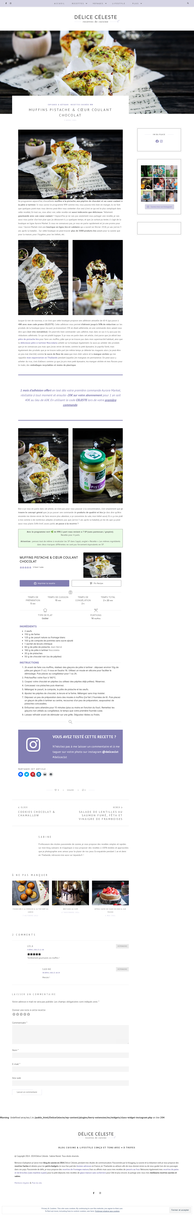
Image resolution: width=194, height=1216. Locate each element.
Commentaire (19, 1022)
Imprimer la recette (46, 583)
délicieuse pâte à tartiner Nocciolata (38, 342)
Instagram (10, 3)
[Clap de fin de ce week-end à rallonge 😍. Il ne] (147, 171)
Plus (135, 3)
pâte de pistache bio (28, 339)
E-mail (16, 1063)
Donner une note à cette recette (28, 1009)
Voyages (98, 3)
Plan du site (37, 1183)
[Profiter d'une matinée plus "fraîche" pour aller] (159, 196)
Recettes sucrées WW (82, 105)
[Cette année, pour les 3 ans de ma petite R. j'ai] (147, 196)
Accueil (59, 3)
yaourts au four (133, 1169)
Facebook (6, 3)
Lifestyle (118, 3)
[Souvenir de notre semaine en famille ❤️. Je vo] (171, 183)
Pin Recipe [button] (98, 583)
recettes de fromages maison (75, 1169)
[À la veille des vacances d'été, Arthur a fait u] (171, 196)
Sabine (45, 837)
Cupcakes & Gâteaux (58, 105)
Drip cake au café (70, 909)
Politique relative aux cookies (107, 1211)
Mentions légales (22, 1183)
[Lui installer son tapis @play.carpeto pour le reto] (159, 171)
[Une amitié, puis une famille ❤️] (159, 183)
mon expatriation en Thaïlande (42, 357)
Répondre (122, 946)
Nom (15, 1050)
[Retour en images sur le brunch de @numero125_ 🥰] (147, 183)
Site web (16, 1077)
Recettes (78, 3)
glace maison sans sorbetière (93, 1172)
